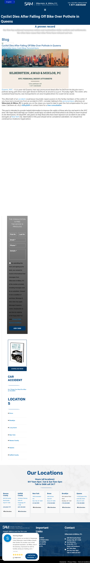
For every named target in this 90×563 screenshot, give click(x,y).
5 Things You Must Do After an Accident (17, 390)
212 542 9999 (36, 503)
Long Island (13, 427)
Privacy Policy (16, 319)
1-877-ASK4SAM (77, 5)
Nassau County (14, 440)
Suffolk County (14, 455)
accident (21, 99)
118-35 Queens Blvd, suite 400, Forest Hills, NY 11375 (82, 499)
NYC (11, 90)
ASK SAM (17, 328)
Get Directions (22, 511)
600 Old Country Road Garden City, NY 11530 (7, 500)
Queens (5, 90)
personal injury (68, 101)
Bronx (11, 413)
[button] (45, 9)
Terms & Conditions (15, 323)
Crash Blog (21, 48)
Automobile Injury (9, 48)
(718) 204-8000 (51, 503)
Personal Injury (33, 48)
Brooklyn (12, 420)
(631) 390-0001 (21, 507)
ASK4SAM (26, 105)
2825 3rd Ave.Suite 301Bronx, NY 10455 (51, 499)
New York (15, 117)
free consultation (54, 105)
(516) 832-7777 (7, 507)
